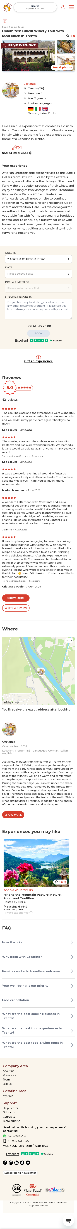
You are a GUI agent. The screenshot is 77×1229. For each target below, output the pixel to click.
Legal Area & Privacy (38, 1206)
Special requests (18, 296)
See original (37, 456)
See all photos (62, 67)
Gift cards (9, 1112)
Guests (10, 252)
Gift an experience (38, 361)
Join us (7, 1083)
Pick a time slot (17, 282)
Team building (11, 1121)
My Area (8, 1096)
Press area (9, 1075)
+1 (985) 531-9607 (18, 1141)
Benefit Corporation (58, 1202)
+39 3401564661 (17, 1136)
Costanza (30, 83)
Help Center (10, 1108)
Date (9, 267)
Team (6, 1079)
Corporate (9, 1116)
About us (8, 1071)
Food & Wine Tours (13, 27)
